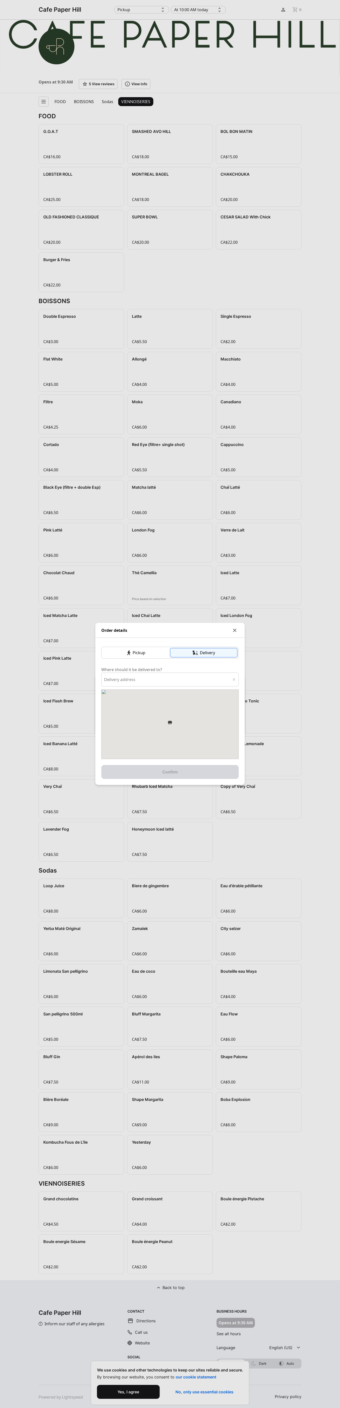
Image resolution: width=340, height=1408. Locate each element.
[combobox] (104, 680)
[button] (136, 652)
